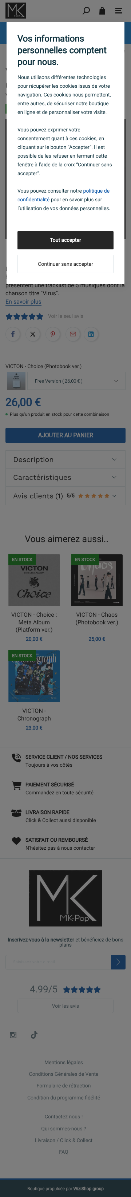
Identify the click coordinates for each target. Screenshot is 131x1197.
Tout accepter (65, 240)
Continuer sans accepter (65, 264)
